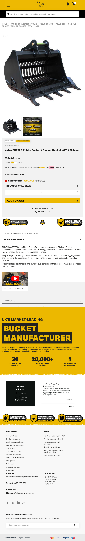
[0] (74, 6)
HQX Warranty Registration (15, 445)
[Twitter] (13, 502)
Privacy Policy (10, 461)
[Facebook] (7, 502)
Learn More (59, 167)
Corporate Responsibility (14, 455)
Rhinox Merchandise (13, 467)
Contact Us (10, 464)
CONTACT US (29, 181)
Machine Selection (19, 24)
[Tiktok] (23, 502)
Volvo (34, 24)
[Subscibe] (72, 525)
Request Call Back (18, 185)
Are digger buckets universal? (53, 439)
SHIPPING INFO (9, 301)
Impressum (10, 470)
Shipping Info (10, 448)
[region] (57, 391)
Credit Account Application (15, 442)
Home (4, 24)
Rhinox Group (11, 538)
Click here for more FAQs (52, 455)
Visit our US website (12, 436)
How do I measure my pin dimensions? (52, 443)
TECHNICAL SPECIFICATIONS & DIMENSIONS (21, 233)
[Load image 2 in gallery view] (32, 126)
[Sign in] (68, 4)
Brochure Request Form (14, 439)
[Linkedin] (18, 502)
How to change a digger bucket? (54, 436)
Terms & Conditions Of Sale (15, 458)
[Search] (8, 14)
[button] (38, 391)
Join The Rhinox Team (13, 451)
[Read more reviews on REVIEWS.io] (21, 400)
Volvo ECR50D (46, 24)
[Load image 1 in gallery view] (11, 126)
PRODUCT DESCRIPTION (14, 239)
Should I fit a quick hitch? (52, 447)
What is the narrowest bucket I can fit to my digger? (54, 451)
